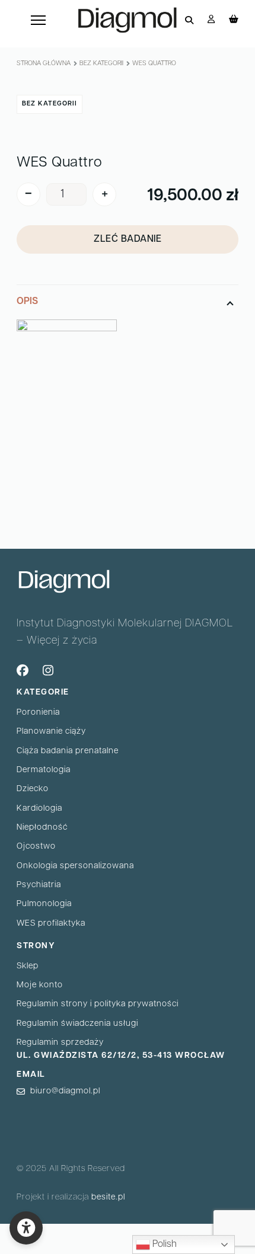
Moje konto (40, 985)
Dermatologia (44, 770)
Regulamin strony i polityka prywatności (98, 1004)
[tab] (127, 398)
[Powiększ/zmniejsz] (101, 1233)
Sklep (28, 966)
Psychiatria (39, 885)
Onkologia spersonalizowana (75, 866)
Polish (163, 1244)
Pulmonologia (44, 904)
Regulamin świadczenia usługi (77, 1023)
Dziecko (33, 789)
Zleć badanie (127, 239)
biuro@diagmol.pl (65, 1091)
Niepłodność (42, 827)
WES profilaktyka (51, 923)
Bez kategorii (101, 63)
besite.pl (108, 1197)
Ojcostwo (36, 846)
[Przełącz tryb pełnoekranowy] (72, 1233)
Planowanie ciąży (51, 731)
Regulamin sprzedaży (60, 1042)
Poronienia (38, 712)
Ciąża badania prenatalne (68, 751)
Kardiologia (39, 808)
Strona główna (44, 63)
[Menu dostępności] (26, 1228)
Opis (27, 301)
